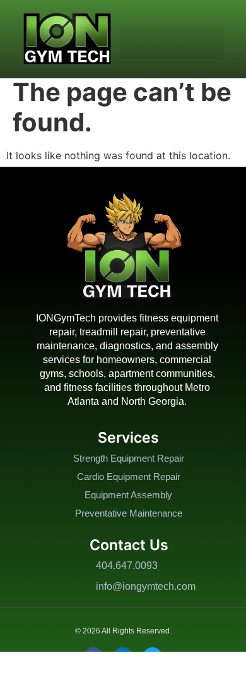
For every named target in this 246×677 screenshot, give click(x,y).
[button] (172, 42)
